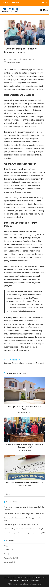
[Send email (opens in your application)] (46, 3)
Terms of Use (25, 580)
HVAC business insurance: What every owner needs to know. (24, 514)
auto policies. (35, 340)
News (6, 554)
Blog (11, 580)
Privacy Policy (35, 580)
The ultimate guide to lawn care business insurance (21, 525)
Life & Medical (19, 578)
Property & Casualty (38, 578)
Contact (16, 580)
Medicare (28, 578)
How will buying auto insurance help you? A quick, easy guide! (24, 533)
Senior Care (8, 562)
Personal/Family (13, 62)
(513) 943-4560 (13, 3)
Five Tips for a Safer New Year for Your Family (24, 408)
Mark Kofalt (11, 59)
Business (7, 550)
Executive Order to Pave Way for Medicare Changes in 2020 (24, 445)
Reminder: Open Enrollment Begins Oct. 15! (24, 482)
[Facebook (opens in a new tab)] (43, 3)
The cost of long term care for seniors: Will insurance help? (23, 529)
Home (5, 578)
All (5, 545)
